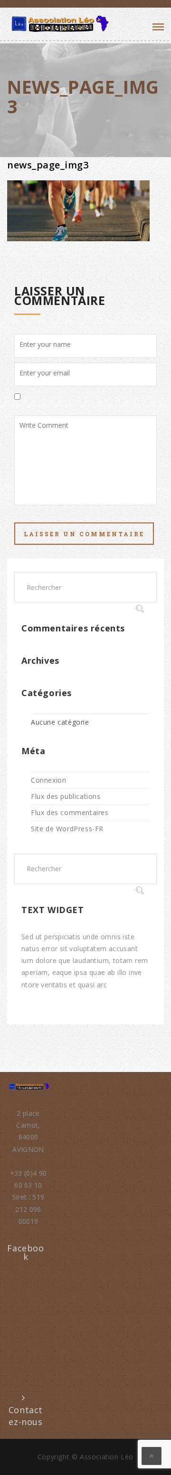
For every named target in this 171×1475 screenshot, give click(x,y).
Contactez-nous (26, 1415)
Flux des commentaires (70, 812)
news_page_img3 (47, 164)
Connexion (48, 780)
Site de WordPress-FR (67, 828)
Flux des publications (66, 796)
